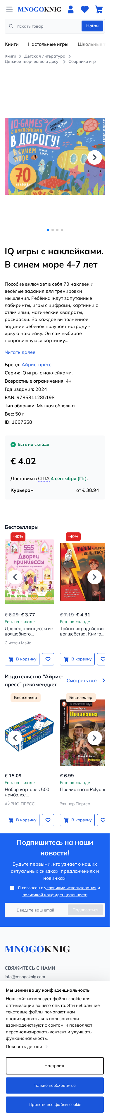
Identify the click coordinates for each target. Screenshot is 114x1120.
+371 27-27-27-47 (22, 977)
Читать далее (20, 346)
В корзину (25, 652)
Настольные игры (48, 44)
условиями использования (70, 881)
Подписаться (85, 903)
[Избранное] (85, 9)
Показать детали (24, 1046)
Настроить (54, 1065)
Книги (12, 44)
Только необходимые (55, 1085)
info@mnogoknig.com (25, 970)
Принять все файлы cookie (55, 1104)
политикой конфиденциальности (55, 888)
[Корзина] (99, 9)
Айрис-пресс (36, 358)
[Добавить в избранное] (46, 652)
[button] (94, 154)
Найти (92, 25)
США (44, 472)
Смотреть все (82, 674)
